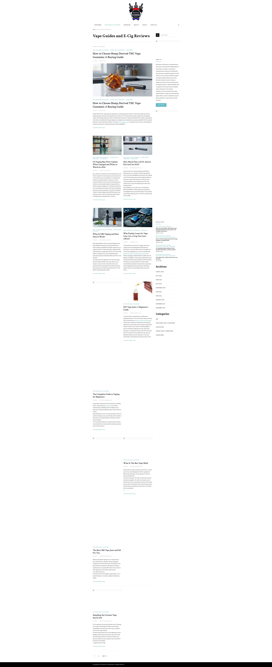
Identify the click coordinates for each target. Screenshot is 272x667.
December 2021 (160, 304)
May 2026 (159, 284)
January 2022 (160, 300)
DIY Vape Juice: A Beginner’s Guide (135, 308)
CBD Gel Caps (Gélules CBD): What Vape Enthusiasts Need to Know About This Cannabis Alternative (166, 230)
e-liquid (108, 406)
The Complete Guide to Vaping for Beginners (106, 395)
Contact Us (154, 25)
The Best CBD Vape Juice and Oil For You (107, 551)
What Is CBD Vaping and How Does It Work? (106, 235)
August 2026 (160, 272)
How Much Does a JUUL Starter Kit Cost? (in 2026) (137, 163)
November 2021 (160, 308)
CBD (94, 230)
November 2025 (160, 288)
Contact (144, 25)
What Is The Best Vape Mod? (135, 463)
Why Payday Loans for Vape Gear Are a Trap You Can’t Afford (135, 236)
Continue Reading (97, 127)
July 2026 (159, 276)
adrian (95, 61)
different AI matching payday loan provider (135, 254)
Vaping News (97, 25)
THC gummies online (124, 122)
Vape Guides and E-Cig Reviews (101, 50)
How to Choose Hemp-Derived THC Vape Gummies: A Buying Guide (117, 55)
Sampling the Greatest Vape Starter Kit (105, 616)
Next (104, 656)
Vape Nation (127, 25)
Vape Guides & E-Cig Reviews (112, 25)
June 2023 (159, 292)
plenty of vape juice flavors (142, 321)
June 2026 (159, 280)
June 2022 (159, 296)
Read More (161, 105)
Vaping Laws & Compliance (117, 50)
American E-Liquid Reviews (108, 665)
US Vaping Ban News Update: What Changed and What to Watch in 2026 (105, 164)
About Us (136, 25)
